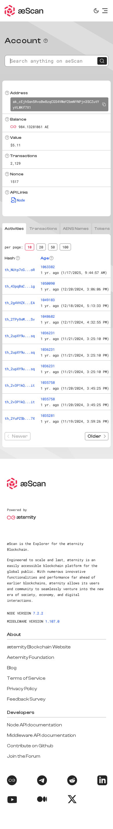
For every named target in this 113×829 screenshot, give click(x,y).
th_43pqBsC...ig (20, 286)
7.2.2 (38, 613)
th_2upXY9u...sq (20, 335)
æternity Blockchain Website (39, 647)
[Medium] (41, 800)
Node (21, 200)
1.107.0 (52, 621)
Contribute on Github (30, 745)
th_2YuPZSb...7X (20, 418)
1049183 (48, 299)
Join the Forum (23, 756)
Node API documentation (34, 725)
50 (53, 247)
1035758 (48, 382)
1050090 (48, 283)
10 (30, 247)
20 (41, 247)
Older (94, 436)
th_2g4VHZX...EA (20, 302)
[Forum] (11, 781)
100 (65, 247)
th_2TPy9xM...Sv (20, 319)
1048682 (48, 316)
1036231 (48, 332)
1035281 (48, 415)
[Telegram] (41, 781)
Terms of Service (26, 678)
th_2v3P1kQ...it (20, 385)
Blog (12, 667)
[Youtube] (11, 800)
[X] (71, 800)
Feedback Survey (26, 699)
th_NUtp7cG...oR (20, 269)
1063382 (48, 266)
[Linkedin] (101, 781)
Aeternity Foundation (30, 657)
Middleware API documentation (41, 735)
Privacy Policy (22, 688)
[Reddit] (71, 781)
